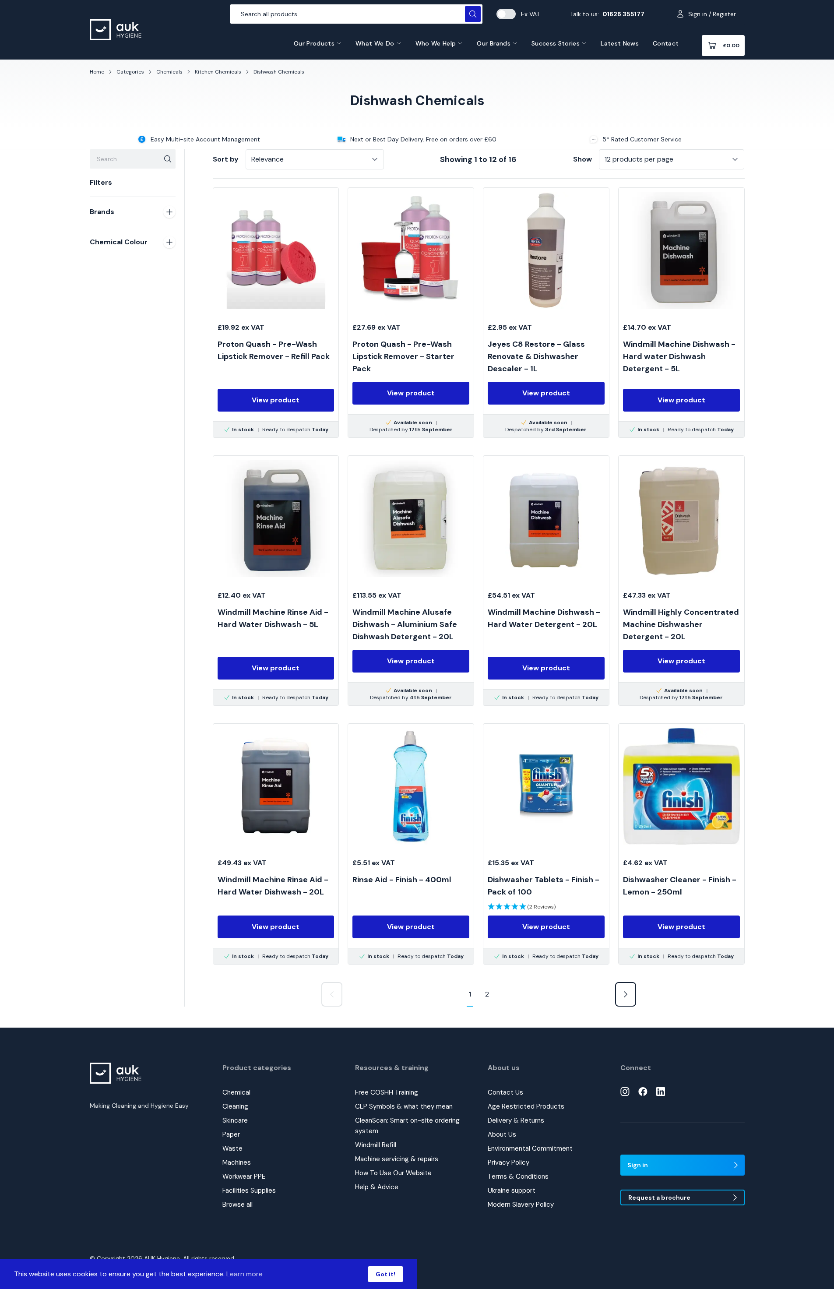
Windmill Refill (375, 1145)
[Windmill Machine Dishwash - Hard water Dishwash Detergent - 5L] (681, 312)
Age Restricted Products (526, 1106)
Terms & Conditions (518, 1176)
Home (97, 71)
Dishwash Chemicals (278, 71)
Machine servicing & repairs (396, 1159)
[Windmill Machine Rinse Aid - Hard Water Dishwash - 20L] (276, 844)
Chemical (236, 1092)
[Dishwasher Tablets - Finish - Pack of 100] (546, 844)
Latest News (620, 43)
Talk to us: (607, 14)
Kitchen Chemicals (218, 71)
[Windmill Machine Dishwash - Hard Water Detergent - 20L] (546, 580)
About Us (502, 1134)
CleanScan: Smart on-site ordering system (407, 1125)
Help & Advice (376, 1187)
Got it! (385, 1274)
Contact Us (505, 1092)
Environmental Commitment (530, 1148)
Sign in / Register (712, 14)
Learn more (244, 1273)
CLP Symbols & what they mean (404, 1106)
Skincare (235, 1120)
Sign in (637, 1165)
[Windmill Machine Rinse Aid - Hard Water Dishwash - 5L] (276, 580)
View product (275, 400)
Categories (130, 71)
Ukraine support (511, 1190)
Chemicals (169, 71)
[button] (522, 907)
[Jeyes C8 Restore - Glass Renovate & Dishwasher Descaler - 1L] (546, 312)
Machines (236, 1162)
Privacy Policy (508, 1162)
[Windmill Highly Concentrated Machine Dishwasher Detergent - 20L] (681, 580)
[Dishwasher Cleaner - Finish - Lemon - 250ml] (681, 844)
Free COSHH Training (386, 1092)
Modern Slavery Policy (521, 1204)
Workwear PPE (243, 1176)
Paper (231, 1134)
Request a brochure (659, 1197)
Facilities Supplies (249, 1190)
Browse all (237, 1204)
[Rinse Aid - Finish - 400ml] (411, 844)
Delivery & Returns (516, 1120)
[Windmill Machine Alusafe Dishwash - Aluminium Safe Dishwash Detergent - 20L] (411, 580)
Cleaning (235, 1106)
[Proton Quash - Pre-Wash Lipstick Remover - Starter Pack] (411, 312)
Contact (666, 43)
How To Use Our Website (393, 1173)
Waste (232, 1148)
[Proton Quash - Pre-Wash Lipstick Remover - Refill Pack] (276, 312)
